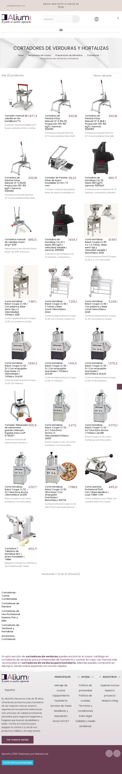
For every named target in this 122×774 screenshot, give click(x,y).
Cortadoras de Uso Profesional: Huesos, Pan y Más (11, 615)
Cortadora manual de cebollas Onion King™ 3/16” (15, 242)
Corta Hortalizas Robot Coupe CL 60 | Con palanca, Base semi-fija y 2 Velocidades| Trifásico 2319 (16, 308)
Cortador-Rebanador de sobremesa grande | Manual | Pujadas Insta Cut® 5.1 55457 (16, 430)
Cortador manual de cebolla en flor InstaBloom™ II (16, 118)
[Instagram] (116, 753)
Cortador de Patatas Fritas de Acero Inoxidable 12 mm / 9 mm (56, 181)
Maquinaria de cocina (39, 55)
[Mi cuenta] (105, 19)
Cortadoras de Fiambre (10, 605)
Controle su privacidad (17, 762)
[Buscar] (76, 19)
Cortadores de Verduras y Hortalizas (10, 628)
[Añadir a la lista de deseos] (34, 83)
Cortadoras (93, 55)
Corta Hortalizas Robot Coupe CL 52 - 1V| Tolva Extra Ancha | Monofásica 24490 (16, 490)
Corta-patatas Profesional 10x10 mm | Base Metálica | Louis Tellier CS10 (96, 490)
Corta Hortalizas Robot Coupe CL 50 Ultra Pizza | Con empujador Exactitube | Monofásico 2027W (55, 493)
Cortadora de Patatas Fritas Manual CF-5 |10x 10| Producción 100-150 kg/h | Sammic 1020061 (56, 122)
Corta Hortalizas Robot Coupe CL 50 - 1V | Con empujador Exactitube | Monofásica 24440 (96, 368)
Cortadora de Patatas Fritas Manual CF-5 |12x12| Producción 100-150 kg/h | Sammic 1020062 (15, 184)
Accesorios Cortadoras (8, 637)
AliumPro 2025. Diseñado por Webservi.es (25, 753)
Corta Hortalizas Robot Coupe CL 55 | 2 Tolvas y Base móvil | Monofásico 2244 (56, 307)
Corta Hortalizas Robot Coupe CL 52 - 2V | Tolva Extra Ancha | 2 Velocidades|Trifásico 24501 (57, 431)
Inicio (21, 55)
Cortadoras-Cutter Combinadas (9, 596)
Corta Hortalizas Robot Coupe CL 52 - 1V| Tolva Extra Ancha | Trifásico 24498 (96, 429)
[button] (18, 740)
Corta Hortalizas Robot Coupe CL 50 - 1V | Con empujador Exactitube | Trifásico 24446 (56, 368)
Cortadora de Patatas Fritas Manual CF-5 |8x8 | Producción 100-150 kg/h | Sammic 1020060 (95, 122)
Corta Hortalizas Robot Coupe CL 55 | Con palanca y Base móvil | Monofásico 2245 (96, 307)
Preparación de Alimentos (69, 55)
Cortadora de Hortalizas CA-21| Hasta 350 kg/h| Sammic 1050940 (94, 181)
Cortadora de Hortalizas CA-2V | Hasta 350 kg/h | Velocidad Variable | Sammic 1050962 (56, 245)
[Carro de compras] (115, 19)
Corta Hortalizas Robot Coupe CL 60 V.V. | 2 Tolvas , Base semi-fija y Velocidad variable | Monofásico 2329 (96, 246)
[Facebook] (109, 753)
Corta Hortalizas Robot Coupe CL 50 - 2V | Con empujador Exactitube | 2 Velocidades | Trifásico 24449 (16, 369)
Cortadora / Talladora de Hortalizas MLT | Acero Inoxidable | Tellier (14, 554)
